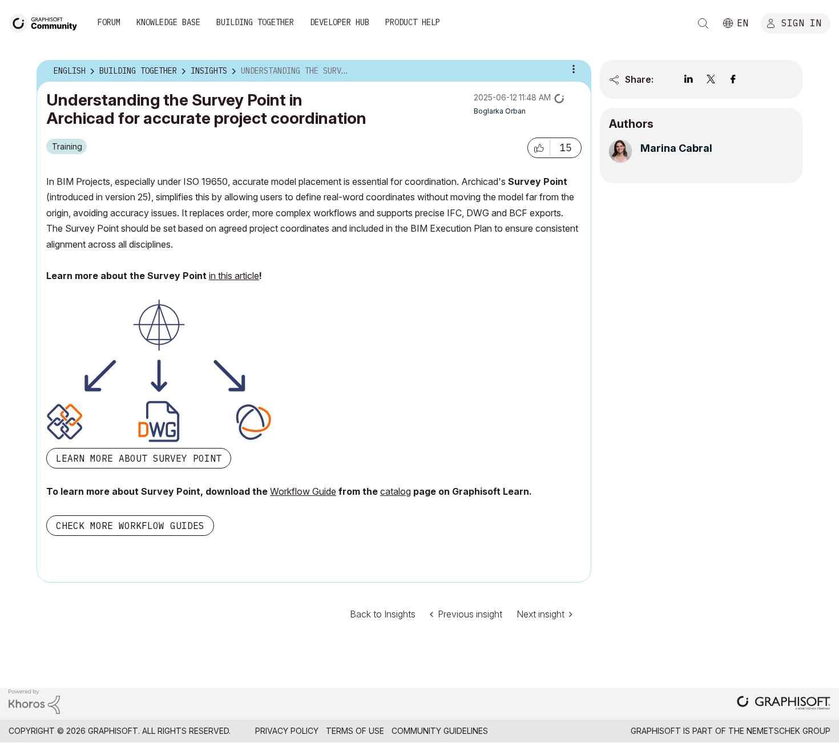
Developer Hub (339, 22)
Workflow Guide (303, 491)
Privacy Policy (286, 731)
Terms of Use (355, 731)
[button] (539, 148)
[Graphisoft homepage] (783, 704)
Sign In (801, 22)
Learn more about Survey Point (138, 458)
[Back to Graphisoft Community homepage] (47, 22)
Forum (109, 22)
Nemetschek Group (788, 731)
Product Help (412, 22)
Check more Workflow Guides (130, 525)
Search (703, 23)
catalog (395, 491)
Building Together (255, 22)
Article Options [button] (573, 69)
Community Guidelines (440, 731)
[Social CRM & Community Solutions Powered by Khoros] (34, 700)
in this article (234, 275)
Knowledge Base (168, 22)
